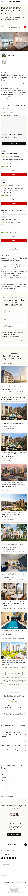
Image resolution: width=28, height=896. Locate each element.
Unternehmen (4, 875)
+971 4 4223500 (5, 854)
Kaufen (3, 22)
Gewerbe (10, 112)
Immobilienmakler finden (6, 871)
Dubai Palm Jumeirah (9, 154)
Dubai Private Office (8, 219)
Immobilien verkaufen (6, 868)
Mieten (9, 22)
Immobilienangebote (6, 864)
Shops (15, 22)
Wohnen (3, 112)
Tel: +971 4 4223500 (14, 829)
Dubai (3, 183)
